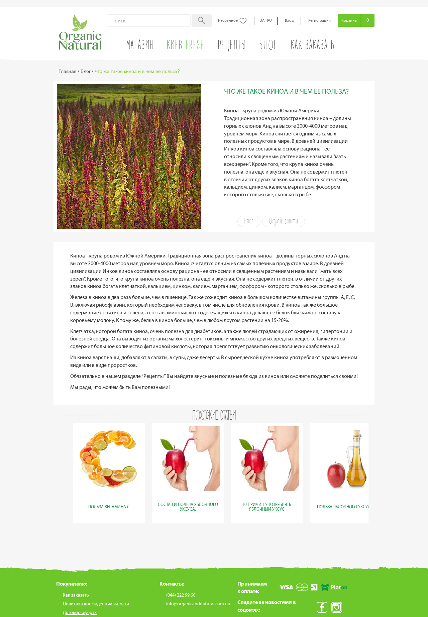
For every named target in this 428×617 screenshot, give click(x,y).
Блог (248, 221)
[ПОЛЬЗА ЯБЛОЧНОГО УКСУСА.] (346, 514)
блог (268, 46)
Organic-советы (283, 221)
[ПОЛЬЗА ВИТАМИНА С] (109, 514)
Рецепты (232, 46)
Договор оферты (80, 612)
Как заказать (313, 46)
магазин (140, 46)
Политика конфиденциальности (96, 604)
